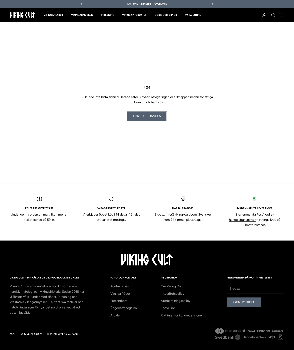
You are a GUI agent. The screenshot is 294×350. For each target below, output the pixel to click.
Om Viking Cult (172, 286)
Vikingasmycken (82, 15)
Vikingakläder (53, 15)
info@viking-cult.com (181, 214)
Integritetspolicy (172, 293)
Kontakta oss (119, 286)
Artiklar (115, 315)
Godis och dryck (166, 15)
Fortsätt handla (147, 116)
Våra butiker (193, 15)
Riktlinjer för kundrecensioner (182, 315)
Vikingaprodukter (134, 15)
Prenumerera (244, 302)
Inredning (107, 15)
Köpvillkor (168, 308)
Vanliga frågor (120, 293)
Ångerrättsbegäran (123, 308)
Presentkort (118, 301)
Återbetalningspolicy (175, 301)
